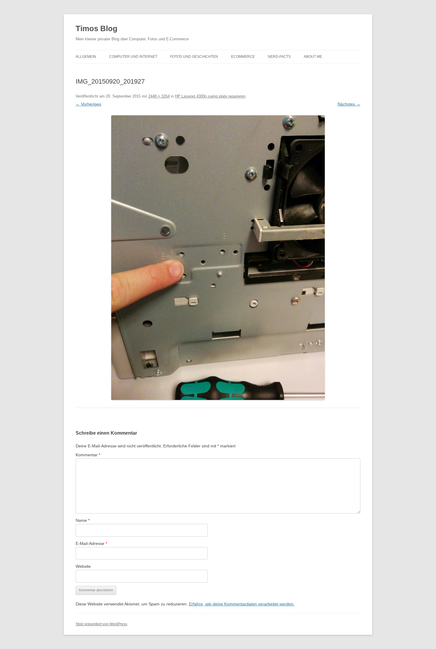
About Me (313, 57)
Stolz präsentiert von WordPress (101, 624)
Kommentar (88, 454)
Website (83, 566)
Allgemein (86, 57)
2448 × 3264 (159, 96)
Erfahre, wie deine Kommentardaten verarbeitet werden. (242, 604)
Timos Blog (96, 28)
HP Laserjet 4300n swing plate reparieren (210, 96)
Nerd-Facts (279, 57)
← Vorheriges (88, 104)
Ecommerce (243, 57)
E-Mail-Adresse (91, 543)
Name (83, 520)
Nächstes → (349, 104)
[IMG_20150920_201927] (218, 257)
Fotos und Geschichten (194, 57)
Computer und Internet (133, 57)
